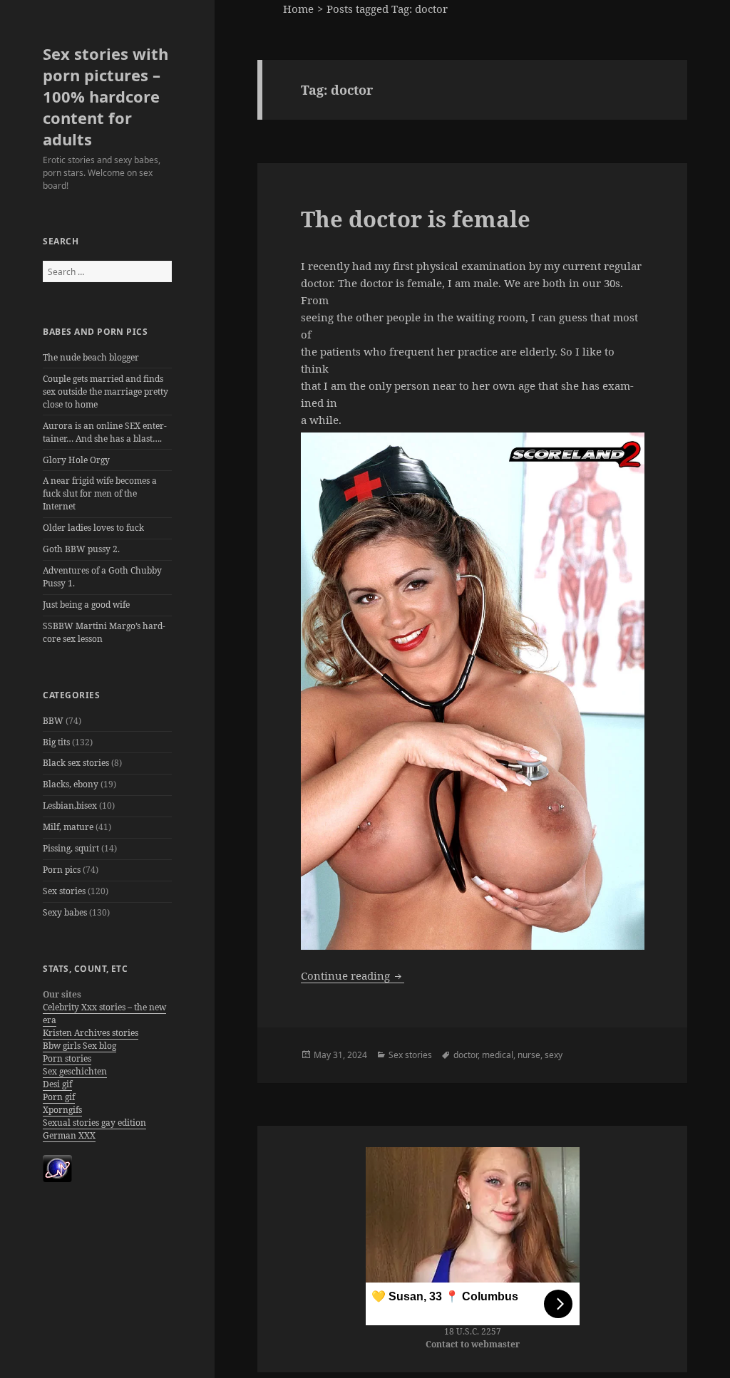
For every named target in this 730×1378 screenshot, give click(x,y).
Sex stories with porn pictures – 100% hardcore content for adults (105, 96)
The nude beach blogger (91, 357)
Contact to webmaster (473, 1344)
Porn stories (67, 1058)
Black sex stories (76, 763)
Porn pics (62, 870)
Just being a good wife (86, 605)
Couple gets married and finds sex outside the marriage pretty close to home (105, 391)
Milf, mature (68, 827)
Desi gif (57, 1084)
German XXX (69, 1135)
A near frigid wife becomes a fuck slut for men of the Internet (100, 493)
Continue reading (352, 975)
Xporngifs (62, 1110)
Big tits (56, 742)
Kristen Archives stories (90, 1033)
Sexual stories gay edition (94, 1123)
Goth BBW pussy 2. (81, 549)
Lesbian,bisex (70, 805)
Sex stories (64, 891)
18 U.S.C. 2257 (472, 1331)
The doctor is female (415, 219)
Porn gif (59, 1097)
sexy (553, 1055)
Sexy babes (65, 912)
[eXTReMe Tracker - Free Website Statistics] (57, 1167)
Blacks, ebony (70, 784)
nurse (529, 1055)
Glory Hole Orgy (76, 460)
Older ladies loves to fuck (93, 528)
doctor (465, 1055)
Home (298, 8)
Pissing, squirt (71, 848)
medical (497, 1055)
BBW (53, 721)
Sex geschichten (75, 1071)
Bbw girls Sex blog (79, 1046)
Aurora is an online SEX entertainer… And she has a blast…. (105, 432)
